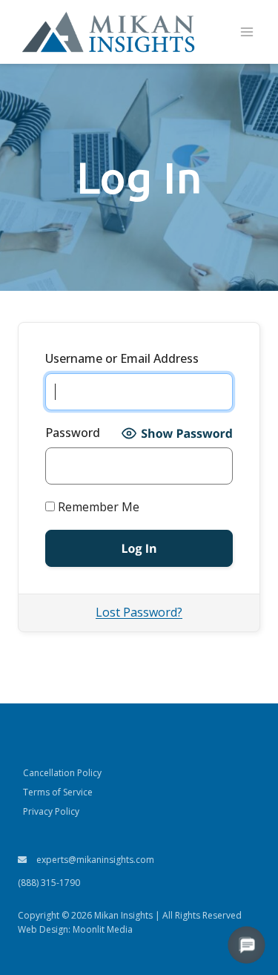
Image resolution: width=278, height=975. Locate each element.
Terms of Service (58, 792)
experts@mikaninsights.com (94, 859)
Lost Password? (139, 612)
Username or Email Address (122, 358)
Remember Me (97, 507)
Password (72, 432)
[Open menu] (246, 32)
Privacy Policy (51, 811)
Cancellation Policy (62, 772)
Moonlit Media (103, 929)
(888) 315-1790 (49, 882)
